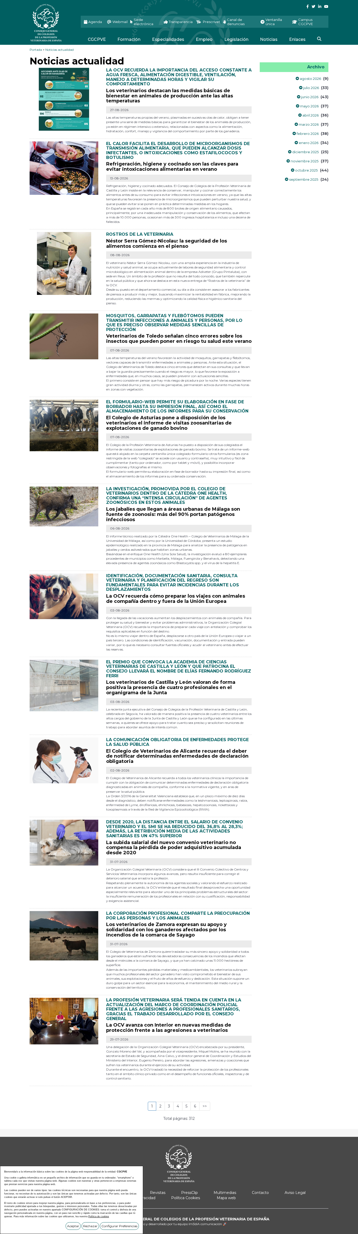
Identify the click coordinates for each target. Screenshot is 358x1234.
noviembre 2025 (304, 161)
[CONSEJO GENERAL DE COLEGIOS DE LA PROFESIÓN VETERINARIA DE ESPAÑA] (51, 22)
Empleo (204, 39)
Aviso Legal (295, 1192)
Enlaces (297, 39)
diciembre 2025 (305, 152)
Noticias (269, 39)
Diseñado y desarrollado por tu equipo (179, 1224)
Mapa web (226, 1198)
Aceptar (73, 1226)
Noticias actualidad (59, 50)
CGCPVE (97, 39)
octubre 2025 (306, 170)
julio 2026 (310, 88)
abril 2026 (310, 115)
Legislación (236, 39)
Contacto (260, 1192)
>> (205, 1106)
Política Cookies (185, 1198)
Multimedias (225, 1192)
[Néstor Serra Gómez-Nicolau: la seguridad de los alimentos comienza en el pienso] (64, 263)
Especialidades (168, 39)
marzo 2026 (308, 124)
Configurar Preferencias (119, 1226)
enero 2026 (308, 143)
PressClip (189, 1192)
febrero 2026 (307, 133)
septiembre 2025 (303, 179)
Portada (36, 50)
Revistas (157, 1192)
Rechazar (90, 1226)
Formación (128, 39)
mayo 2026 (309, 106)
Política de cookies (98, 1216)
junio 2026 (309, 97)
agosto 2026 (310, 78)
